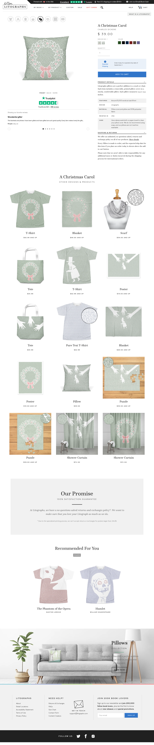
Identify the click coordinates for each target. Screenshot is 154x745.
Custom (70, 7)
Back (49, 93)
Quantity (101, 48)
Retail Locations (22, 706)
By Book (38, 7)
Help (131, 7)
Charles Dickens (107, 29)
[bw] (123, 42)
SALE (80, 7)
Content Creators (55, 716)
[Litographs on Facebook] (85, 736)
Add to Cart (122, 74)
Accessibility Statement (24, 710)
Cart (144, 7)
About (18, 703)
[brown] (134, 42)
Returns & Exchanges (56, 703)
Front (42, 93)
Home (55, 93)
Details (106, 82)
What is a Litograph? (139, 14)
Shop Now (119, 670)
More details (134, 139)
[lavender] (138, 42)
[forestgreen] (119, 42)
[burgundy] (131, 42)
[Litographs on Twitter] (78, 736)
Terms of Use (21, 713)
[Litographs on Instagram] (93, 736)
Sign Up (131, 715)
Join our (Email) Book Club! (139, 2)
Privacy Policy (21, 716)
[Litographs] (15, 5)
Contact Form (54, 713)
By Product (54, 7)
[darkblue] (127, 42)
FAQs (51, 706)
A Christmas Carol (112, 25)
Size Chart (52, 710)
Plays (77, 555)
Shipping (107, 132)
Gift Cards (92, 7)
